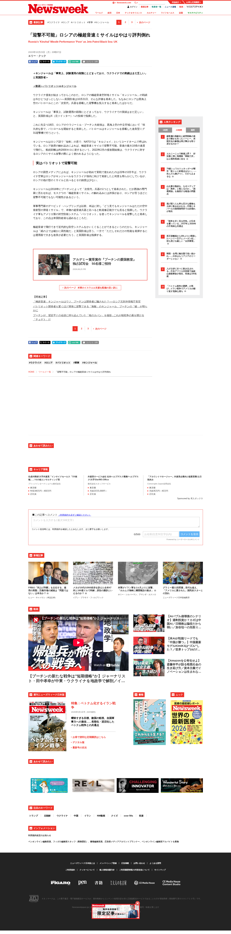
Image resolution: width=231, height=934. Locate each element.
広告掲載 (125, 863)
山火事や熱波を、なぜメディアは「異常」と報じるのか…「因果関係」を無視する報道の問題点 (181, 190)
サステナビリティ (195, 13)
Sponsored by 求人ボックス (190, 498)
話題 (181, 13)
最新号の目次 (80, 747)
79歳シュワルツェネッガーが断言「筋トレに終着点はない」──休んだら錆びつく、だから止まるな (181, 172)
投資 (141, 815)
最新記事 (144, 7)
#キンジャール (101, 22)
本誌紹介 (175, 2)
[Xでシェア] (44, 61)
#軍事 (90, 22)
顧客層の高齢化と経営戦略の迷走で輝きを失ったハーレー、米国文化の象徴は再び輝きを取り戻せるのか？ (181, 140)
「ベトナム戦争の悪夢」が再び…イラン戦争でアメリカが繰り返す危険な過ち (181, 288)
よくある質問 (155, 863)
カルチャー (151, 13)
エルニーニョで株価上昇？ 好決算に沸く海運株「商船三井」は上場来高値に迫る (181, 156)
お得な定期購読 (193, 2)
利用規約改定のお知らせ (39, 835)
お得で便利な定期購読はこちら (89, 737)
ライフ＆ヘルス (167, 13)
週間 (193, 130)
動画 (181, 7)
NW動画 (101, 815)
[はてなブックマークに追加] (59, 61)
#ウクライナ (53, 22)
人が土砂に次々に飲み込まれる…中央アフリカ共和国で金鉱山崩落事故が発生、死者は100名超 (182, 272)
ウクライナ (62, 815)
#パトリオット (78, 22)
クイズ (114, 815)
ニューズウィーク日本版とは (82, 863)
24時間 (179, 130)
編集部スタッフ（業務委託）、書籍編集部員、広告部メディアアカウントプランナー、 (101, 841)
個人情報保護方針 (107, 870)
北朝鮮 (47, 815)
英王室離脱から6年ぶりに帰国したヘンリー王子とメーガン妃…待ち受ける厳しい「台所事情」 (182, 238)
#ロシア (65, 22)
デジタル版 (78, 742)
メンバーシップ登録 (108, 863)
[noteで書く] (74, 61)
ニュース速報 (170, 7)
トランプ (33, 815)
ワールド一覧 (45, 372)
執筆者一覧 (156, 7)
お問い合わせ (139, 863)
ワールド (99, 13)
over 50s (128, 815)
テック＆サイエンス (133, 13)
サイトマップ (160, 870)
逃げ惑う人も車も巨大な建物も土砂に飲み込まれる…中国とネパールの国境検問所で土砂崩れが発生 (181, 207)
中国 (76, 815)
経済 (109, 13)
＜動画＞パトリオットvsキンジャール (55, 86)
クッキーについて (87, 870)
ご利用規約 (70, 870)
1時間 (165, 130)
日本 (118, 13)
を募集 (176, 841)
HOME (31, 372)
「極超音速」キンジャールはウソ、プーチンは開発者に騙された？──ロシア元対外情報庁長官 (87, 301)
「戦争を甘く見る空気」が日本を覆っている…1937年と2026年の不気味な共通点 (181, 223)
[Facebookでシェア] (33, 61)
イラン (87, 815)
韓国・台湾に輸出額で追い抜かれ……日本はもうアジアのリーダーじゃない (181, 256)
